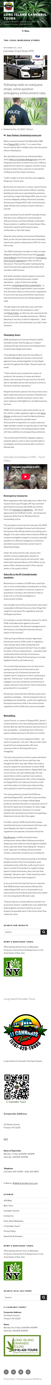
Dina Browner (9, 837)
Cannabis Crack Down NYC (18, 51)
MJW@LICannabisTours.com (25, 1183)
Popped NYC (13, 144)
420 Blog (8, 1200)
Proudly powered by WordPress (29, 1379)
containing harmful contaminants (26, 285)
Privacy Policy (10, 1231)
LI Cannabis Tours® (12, 1226)
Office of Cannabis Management (23, 159)
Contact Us (8, 1216)
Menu (27, 31)
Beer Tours (8, 1206)
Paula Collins (13, 313)
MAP (6, 1139)
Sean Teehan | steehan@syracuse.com (24, 135)
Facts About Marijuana (13, 1221)
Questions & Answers (13, 1236)
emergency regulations (23, 510)
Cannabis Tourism (11, 1211)
